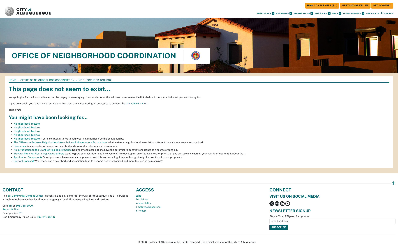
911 (21, 213)
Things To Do (302, 13)
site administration (136, 103)
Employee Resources (148, 206)
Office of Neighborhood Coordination (47, 80)
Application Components (28, 157)
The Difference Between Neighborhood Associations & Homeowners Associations (60, 142)
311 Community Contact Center (25, 195)
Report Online (10, 209)
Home (12, 80)
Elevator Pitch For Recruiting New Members (39, 153)
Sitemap (141, 210)
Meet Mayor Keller (355, 5)
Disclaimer (142, 199)
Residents (282, 13)
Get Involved (382, 5)
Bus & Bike (321, 13)
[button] (372, 13)
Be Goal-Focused (24, 161)
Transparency (352, 13)
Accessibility (143, 203)
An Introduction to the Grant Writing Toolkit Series (43, 149)
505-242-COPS (46, 216)
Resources (20, 146)
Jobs (335, 13)
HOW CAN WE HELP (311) (322, 5)
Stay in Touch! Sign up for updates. (289, 216)
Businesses (264, 13)
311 (10, 205)
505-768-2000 (24, 205)
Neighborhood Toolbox (27, 123)
